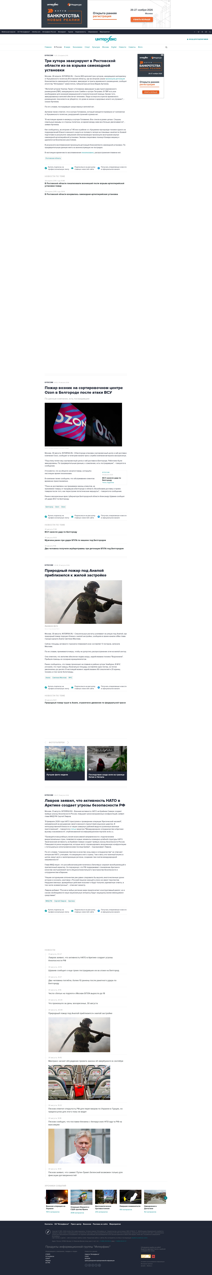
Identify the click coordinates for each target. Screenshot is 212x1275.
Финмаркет (62, 32)
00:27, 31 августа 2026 (61, 795)
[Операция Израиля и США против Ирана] (81, 1204)
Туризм (70, 32)
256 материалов (101, 1212)
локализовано (87, 153)
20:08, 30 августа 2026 (62, 565)
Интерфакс (106, 39)
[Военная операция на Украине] (57, 1203)
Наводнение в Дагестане (150, 1207)
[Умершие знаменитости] (130, 1203)
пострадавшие (84, 305)
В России (58, 47)
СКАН (87, 1256)
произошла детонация (115, 79)
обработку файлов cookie (139, 1238)
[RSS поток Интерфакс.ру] (96, 1265)
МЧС (70, 678)
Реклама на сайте (100, 1224)
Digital (113, 47)
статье (73, 829)
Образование (93, 32)
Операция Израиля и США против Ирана (80, 1208)
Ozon (57, 507)
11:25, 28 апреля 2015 (61, 55)
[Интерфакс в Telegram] (89, 1265)
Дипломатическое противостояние (103, 1207)
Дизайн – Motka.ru (146, 1266)
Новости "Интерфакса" (92, 1254)
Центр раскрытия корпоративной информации (100, 1260)
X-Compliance (49, 1256)
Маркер (48, 1260)
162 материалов (150, 1212)
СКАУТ (47, 1258)
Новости (122, 47)
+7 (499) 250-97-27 (120, 1241)
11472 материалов (52, 1212)
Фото (140, 47)
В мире (67, 47)
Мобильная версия (8, 32)
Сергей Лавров (60, 901)
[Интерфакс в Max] (99, 1265)
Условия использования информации (153, 1261)
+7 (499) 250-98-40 (105, 1241)
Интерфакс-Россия (49, 32)
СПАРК (47, 1254)
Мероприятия (105, 32)
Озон (63, 507)
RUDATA (87, 1258)
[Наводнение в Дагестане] (155, 1203)
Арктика (71, 901)
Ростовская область (53, 158)
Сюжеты (132, 47)
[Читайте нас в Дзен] (86, 1265)
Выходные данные (147, 1264)
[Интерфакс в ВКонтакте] (92, 1265)
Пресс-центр (76, 1224)
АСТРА (47, 1263)
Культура (96, 47)
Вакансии (87, 1224)
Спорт (87, 47)
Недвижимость (80, 32)
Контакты (49, 1224)
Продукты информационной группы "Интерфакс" (77, 1247)
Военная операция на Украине (71, 211)
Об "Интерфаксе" (23, 32)
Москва (105, 47)
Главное (48, 47)
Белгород (49, 305)
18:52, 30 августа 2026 (61, 382)
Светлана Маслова (59, 678)
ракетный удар (60, 305)
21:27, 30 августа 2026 (93, 211)
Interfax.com (36, 32)
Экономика (77, 47)
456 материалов (126, 1210)
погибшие (72, 305)
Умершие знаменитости (130, 1206)
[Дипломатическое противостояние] (106, 1203)
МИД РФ (49, 901)
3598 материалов (77, 1213)
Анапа (48, 678)
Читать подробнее (111, 480)
